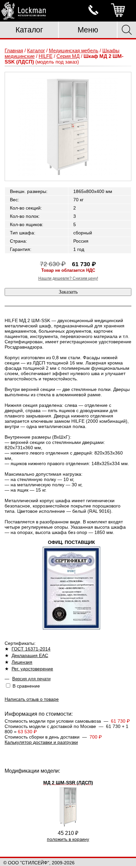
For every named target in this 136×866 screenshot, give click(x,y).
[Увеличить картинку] (68, 126)
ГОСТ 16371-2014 (31, 648)
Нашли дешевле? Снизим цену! (68, 278)
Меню (88, 29)
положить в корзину (68, 839)
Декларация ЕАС (30, 655)
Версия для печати (31, 678)
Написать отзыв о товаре (32, 699)
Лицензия (22, 662)
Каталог (29, 29)
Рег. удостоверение (32, 668)
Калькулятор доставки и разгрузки (41, 742)
